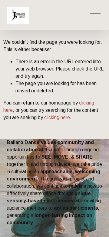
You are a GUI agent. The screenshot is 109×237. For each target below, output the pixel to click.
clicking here (57, 117)
